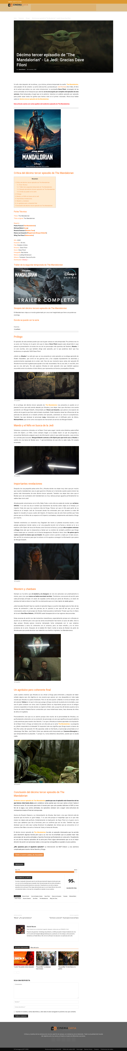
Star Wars (35, 898)
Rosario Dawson (27, 898)
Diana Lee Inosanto (56, 896)
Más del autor (35, 947)
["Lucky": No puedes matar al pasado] (24, 958)
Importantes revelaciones (23, 198)
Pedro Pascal (18, 898)
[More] (37, 78)
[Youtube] (73, 1039)
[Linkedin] (24, 78)
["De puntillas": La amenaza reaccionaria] (46, 958)
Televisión (21, 18)
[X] (20, 78)
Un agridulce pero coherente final (26, 203)
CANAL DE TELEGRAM (35, 855)
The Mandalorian (44, 898)
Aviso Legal (79, 1049)
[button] (105, 1)
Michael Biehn (72, 896)
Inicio (15, 18)
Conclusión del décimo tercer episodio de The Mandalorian (33, 205)
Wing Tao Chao (53, 898)
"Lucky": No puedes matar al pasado (24, 967)
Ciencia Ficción (25, 896)
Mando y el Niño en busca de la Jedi (27, 196)
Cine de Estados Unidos (36, 896)
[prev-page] (15, 972)
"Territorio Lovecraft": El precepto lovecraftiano (64, 918)
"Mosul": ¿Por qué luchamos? (23, 918)
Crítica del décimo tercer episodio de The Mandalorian (32, 182)
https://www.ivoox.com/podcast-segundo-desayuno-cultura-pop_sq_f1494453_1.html (48, 929)
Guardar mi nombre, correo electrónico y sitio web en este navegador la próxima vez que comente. (46, 1011)
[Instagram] (31, 939)
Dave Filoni (47, 896)
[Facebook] (16, 78)
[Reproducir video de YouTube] (46, 286)
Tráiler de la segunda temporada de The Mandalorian (34, 187)
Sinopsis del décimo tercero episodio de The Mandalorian (36, 189)
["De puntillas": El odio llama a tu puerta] (68, 958)
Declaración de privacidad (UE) (53, 1049)
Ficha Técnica (22, 185)
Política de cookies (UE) (69, 1049)
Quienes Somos (88, 1049)
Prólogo (18, 194)
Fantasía (65, 896)
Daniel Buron (22, 69)
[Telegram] (28, 78)
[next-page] (18, 972)
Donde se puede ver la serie (26, 191)
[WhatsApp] (33, 78)
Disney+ (28, 18)
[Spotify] (35, 939)
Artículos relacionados (21, 947)
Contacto (96, 1049)
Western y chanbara (22, 201)
